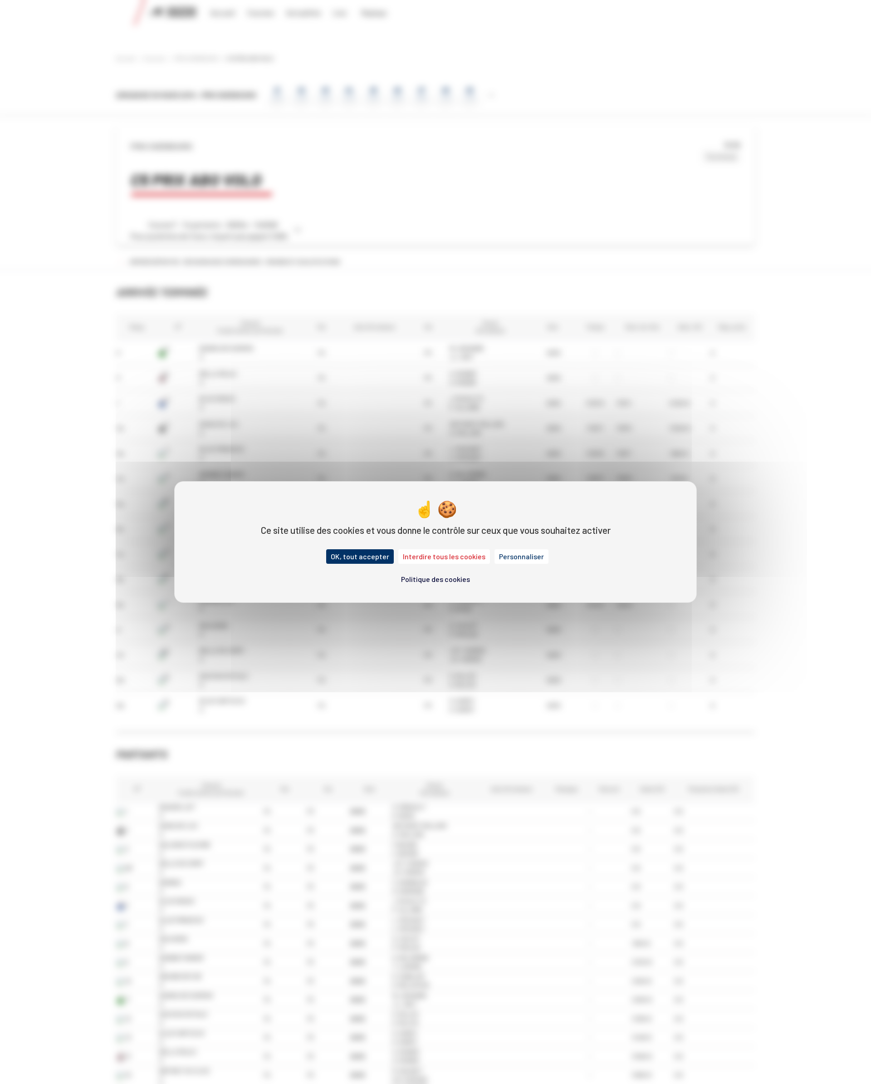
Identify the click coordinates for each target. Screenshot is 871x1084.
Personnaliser (521, 556)
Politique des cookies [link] (435, 579)
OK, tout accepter (360, 556)
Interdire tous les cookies (444, 556)
